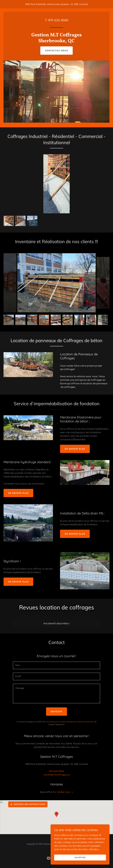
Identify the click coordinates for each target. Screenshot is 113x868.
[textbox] (56, 665)
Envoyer (56, 711)
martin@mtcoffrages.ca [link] (56, 774)
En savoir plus (75, 449)
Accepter (80, 857)
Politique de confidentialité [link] (59, 722)
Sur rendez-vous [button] (61, 791)
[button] (72, 792)
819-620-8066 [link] (58, 20)
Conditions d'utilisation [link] (85, 722)
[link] (56, 41)
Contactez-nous (56, 50)
